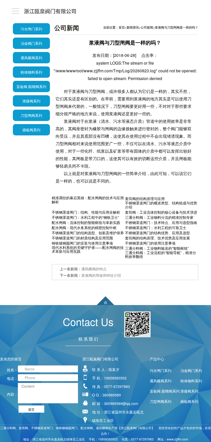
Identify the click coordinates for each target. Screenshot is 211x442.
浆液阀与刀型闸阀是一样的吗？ (176, 27)
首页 (122, 27)
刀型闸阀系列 (31, 115)
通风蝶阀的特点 (94, 268)
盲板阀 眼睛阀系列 (31, 86)
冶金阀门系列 (31, 43)
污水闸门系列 (31, 28)
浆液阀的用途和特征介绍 (101, 275)
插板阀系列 (31, 129)
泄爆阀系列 (31, 100)
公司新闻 (147, 27)
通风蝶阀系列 (31, 57)
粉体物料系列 (31, 72)
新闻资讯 (133, 27)
